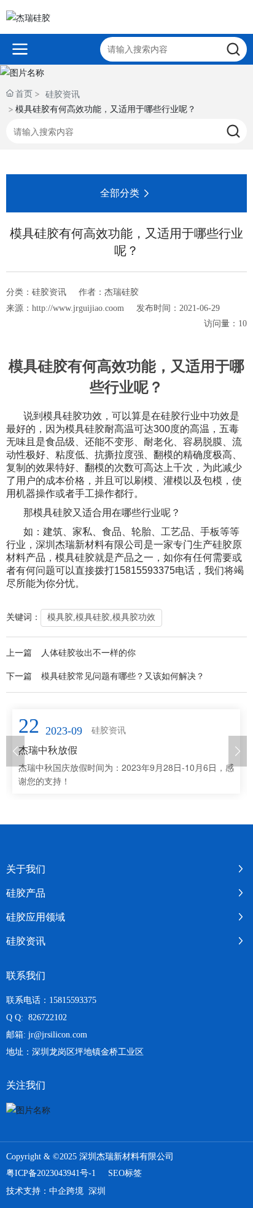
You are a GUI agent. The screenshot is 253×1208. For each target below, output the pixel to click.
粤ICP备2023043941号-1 (51, 1173)
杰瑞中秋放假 (47, 750)
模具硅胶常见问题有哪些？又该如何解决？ (122, 676)
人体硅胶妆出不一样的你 (88, 653)
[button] (15, 751)
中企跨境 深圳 (77, 1191)
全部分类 (119, 193)
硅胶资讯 (62, 94)
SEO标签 (125, 1173)
